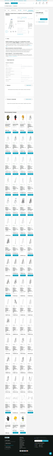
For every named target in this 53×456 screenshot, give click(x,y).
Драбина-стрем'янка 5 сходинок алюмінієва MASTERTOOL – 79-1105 (23, 147)
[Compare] (11, 120)
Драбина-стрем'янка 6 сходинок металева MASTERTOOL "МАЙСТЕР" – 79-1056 (30, 329)
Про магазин (11, 0)
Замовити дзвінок (45, 0)
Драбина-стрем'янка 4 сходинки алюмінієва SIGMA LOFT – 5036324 (8, 249)
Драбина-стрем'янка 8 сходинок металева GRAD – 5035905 (30, 249)
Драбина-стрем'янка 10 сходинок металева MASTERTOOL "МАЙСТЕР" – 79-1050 (15, 387)
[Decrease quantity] (38, 19)
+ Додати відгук (28, 85)
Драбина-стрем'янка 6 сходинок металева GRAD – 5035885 (15, 269)
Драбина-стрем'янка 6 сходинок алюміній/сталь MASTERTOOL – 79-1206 (30, 147)
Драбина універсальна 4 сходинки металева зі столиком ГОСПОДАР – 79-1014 (22, 348)
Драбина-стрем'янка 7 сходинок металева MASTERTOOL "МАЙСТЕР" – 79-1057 (15, 348)
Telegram (37, 444)
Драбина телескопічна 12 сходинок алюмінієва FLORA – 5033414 (15, 229)
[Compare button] (46, 11)
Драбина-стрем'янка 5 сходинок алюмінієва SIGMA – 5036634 (23, 229)
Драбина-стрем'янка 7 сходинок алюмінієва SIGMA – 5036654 (23, 249)
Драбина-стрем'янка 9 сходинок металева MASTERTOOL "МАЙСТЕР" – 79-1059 (30, 367)
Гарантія (15, 0)
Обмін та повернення (22, 440)
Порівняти (43, 3)
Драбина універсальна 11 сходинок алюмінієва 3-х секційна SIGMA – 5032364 (22, 188)
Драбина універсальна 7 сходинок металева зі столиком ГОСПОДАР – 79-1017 (22, 387)
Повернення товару (22, 445)
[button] (15, 24)
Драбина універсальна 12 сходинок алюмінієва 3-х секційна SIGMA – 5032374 (30, 167)
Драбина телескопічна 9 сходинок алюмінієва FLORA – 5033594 (15, 188)
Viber (36, 445)
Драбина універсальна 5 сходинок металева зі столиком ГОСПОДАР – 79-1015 (22, 367)
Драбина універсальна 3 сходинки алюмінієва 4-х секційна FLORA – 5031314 (30, 406)
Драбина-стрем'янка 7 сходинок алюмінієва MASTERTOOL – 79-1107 (15, 167)
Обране (40, 3)
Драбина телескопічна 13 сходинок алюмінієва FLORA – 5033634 (30, 229)
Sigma (21, 18)
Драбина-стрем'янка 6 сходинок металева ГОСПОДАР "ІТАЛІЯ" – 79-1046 (8, 348)
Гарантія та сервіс (22, 438)
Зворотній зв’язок (22, 444)
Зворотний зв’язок (20, 0)
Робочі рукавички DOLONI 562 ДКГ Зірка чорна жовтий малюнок (8, 125)
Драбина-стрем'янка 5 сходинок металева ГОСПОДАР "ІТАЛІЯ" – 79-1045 (30, 310)
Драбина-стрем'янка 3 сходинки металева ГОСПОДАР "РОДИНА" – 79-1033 (7, 329)
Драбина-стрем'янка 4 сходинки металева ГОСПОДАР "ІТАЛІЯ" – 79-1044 (22, 290)
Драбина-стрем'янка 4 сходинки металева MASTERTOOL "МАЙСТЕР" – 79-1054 (30, 290)
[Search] (33, 3)
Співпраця (25, 0)
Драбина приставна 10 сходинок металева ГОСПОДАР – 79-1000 (22, 329)
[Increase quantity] (38, 18)
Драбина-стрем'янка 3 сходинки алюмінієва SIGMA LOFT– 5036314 (23, 208)
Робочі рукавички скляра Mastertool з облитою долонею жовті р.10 (15, 426)
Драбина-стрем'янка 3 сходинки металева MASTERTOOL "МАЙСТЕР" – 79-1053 (15, 290)
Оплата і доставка (7, 0)
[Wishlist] (11, 118)
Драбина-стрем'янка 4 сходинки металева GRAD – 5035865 (30, 269)
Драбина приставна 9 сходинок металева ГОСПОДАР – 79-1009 (15, 329)
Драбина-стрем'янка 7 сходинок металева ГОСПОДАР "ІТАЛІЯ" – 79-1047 (30, 348)
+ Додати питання (28, 99)
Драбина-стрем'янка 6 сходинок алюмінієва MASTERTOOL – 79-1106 (8, 167)
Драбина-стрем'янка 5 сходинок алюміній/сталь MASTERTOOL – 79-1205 (15, 147)
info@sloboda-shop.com (9, 445)
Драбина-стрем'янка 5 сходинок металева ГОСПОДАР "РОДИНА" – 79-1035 (7, 367)
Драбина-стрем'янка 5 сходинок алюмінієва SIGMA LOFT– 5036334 (30, 208)
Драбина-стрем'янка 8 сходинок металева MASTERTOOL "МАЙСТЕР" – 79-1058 (15, 367)
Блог (17, 0)
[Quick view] (11, 117)
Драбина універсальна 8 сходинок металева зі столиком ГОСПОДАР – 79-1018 (30, 387)
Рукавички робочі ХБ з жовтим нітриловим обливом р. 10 (23, 125)
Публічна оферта (22, 443)
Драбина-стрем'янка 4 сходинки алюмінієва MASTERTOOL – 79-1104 (8, 147)
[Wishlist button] (45, 11)
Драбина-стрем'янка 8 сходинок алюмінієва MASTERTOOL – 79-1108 (23, 167)
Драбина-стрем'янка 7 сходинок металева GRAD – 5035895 (7, 269)
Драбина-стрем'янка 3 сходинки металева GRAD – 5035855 (7, 289)
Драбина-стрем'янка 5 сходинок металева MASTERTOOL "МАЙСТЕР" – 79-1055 (15, 310)
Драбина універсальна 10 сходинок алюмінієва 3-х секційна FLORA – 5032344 (7, 406)
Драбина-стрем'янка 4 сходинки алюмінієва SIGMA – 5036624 (8, 208)
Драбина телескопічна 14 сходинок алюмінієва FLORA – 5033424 (30, 188)
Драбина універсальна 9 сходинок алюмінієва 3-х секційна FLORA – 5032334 (15, 406)
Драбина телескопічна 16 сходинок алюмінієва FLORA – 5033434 (15, 249)
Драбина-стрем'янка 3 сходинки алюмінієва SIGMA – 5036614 (15, 208)
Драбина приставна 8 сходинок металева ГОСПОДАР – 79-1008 (22, 310)
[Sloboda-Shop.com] (7, 3)
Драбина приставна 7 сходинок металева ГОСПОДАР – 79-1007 (7, 310)
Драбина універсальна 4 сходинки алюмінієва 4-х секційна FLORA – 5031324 (22, 406)
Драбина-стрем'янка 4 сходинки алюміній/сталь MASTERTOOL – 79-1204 (30, 126)
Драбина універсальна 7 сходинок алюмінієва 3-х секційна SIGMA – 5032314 (7, 188)
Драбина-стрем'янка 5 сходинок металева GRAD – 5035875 (22, 269)
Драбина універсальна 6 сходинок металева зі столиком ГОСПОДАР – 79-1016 (7, 387)
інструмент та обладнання (13, 56)
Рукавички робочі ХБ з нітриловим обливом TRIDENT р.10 (8, 426)
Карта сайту (21, 446)
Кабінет (36, 3)
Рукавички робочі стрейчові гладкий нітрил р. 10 (15, 125)
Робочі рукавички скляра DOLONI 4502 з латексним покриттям (23, 426)
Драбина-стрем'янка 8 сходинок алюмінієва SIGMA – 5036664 (8, 229)
